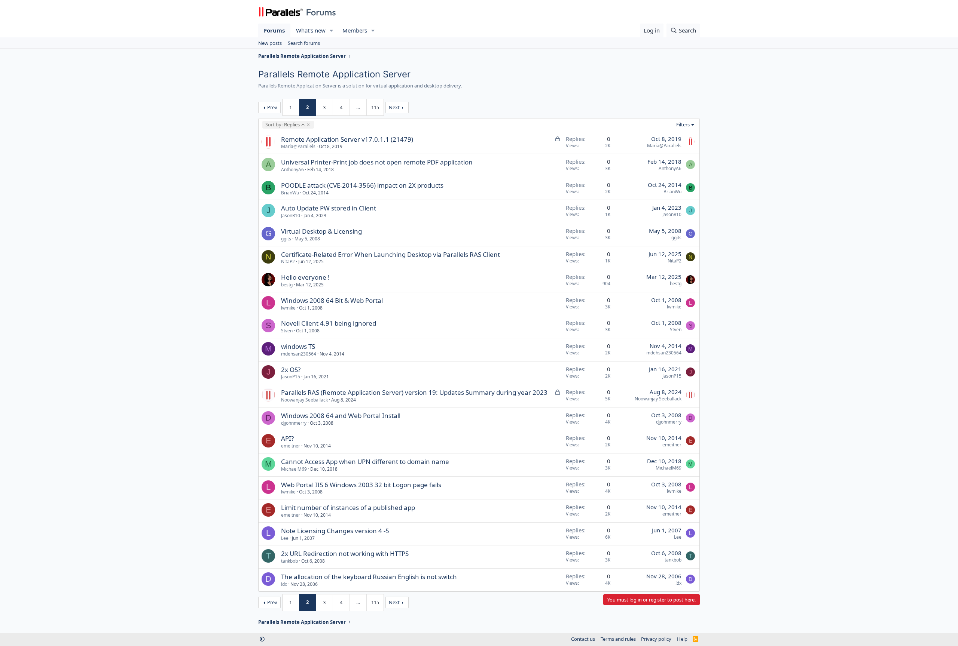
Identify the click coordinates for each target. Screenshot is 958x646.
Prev (272, 107)
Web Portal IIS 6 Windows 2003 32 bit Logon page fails (361, 484)
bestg (287, 285)
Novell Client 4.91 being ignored (328, 323)
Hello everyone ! (305, 277)
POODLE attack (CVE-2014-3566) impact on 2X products (362, 185)
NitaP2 (288, 261)
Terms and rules (618, 639)
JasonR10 (290, 215)
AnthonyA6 (292, 169)
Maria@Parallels (298, 146)
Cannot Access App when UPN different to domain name (365, 461)
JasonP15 (290, 376)
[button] (331, 30)
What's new (311, 30)
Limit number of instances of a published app (348, 507)
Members (354, 30)
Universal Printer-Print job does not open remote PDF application (377, 162)
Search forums (304, 43)
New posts (270, 43)
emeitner (290, 446)
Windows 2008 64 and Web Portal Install (340, 415)
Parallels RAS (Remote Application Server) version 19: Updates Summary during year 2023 (414, 392)
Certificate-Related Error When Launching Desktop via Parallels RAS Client (390, 254)
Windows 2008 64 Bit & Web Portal (332, 300)
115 (375, 107)
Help (682, 639)
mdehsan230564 (298, 354)
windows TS (298, 346)
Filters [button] (683, 124)
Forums (274, 30)
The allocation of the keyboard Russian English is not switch (369, 576)
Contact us (583, 639)
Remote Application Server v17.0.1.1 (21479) (347, 139)
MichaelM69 (294, 469)
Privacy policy (656, 639)
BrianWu (290, 193)
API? (287, 438)
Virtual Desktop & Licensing (321, 231)
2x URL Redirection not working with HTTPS (345, 553)
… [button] (358, 107)
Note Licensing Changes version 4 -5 (335, 530)
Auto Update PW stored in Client (328, 208)
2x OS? (290, 369)
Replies (282, 124)
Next (394, 107)
